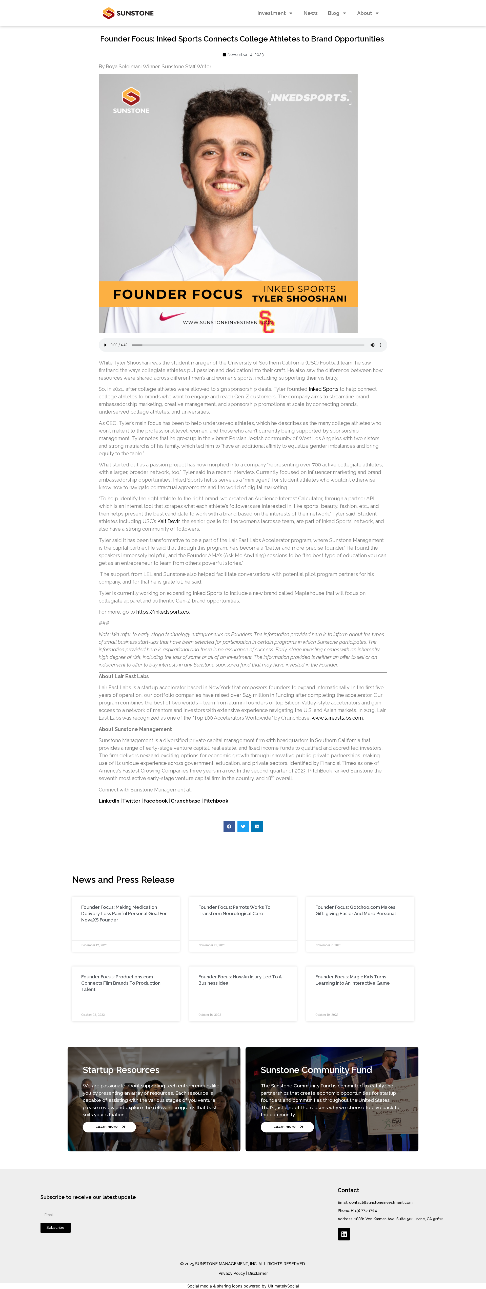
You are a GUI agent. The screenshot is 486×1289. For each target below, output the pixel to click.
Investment (271, 13)
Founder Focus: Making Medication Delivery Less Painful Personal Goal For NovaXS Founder (124, 913)
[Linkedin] (344, 1234)
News (310, 13)
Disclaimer (258, 1273)
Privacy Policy (231, 1273)
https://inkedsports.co (162, 612)
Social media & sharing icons (214, 1285)
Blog (333, 13)
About (364, 13)
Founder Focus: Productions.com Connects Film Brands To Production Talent (120, 983)
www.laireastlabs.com (337, 718)
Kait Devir (168, 521)
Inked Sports (323, 389)
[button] (229, 826)
